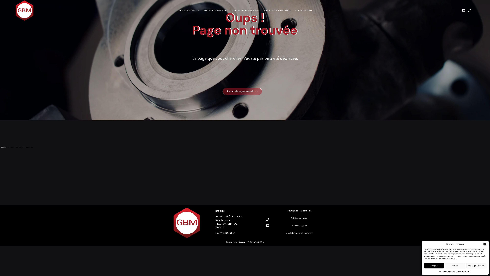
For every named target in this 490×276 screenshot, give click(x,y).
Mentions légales (299, 225)
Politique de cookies (445, 271)
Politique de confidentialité (461, 271)
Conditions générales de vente (299, 233)
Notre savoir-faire (213, 10)
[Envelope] (463, 10)
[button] (485, 244)
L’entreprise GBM (187, 10)
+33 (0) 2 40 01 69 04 (225, 232)
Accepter (434, 265)
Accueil (4, 147)
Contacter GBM (303, 10)
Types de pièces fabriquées (245, 10)
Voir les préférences (476, 265)
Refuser (455, 265)
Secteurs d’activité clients (277, 10)
